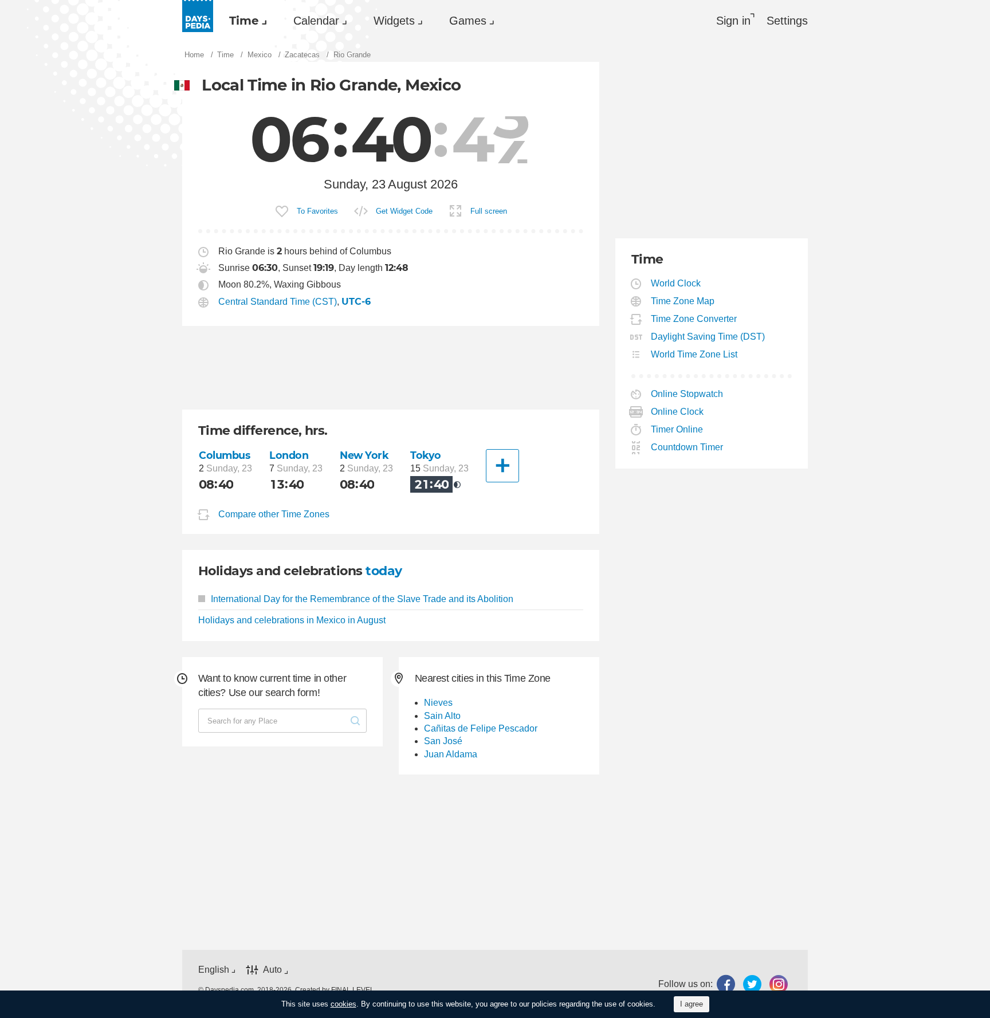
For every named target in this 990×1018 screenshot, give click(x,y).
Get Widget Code (404, 211)
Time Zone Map (682, 301)
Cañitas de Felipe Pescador (480, 728)
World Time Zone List (694, 354)
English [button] (213, 969)
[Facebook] (726, 983)
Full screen (488, 211)
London (288, 455)
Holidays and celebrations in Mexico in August (292, 620)
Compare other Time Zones (273, 514)
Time (244, 20)
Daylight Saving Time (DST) (708, 336)
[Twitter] (752, 983)
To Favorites (317, 211)
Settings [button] (787, 20)
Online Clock (677, 411)
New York (364, 455)
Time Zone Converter (694, 319)
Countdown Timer (687, 447)
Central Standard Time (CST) (277, 301)
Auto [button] (272, 970)
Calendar (316, 20)
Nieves (438, 703)
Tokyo (425, 455)
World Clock (676, 283)
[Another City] (502, 465)
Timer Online (677, 429)
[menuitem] (245, 20)
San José (443, 741)
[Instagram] (778, 983)
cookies (343, 1004)
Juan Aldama (450, 754)
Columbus (224, 455)
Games (467, 20)
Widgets (394, 20)
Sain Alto (442, 716)
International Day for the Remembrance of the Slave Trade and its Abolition (362, 599)
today (384, 571)
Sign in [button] (733, 20)
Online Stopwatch (687, 394)
